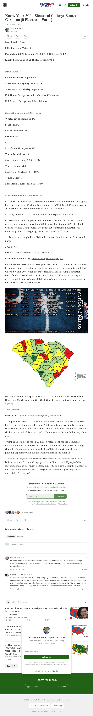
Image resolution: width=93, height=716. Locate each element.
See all (10, 666)
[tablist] (15, 536)
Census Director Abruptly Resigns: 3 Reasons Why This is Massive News (36, 610)
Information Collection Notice (46, 664)
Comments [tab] (11, 537)
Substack (35, 711)
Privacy (47, 700)
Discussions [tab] (22, 602)
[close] (68, 627)
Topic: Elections (11, 614)
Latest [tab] (13, 602)
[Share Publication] (65, 5)
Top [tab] (8, 602)
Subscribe (74, 5)
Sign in (86, 5)
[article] (46, 614)
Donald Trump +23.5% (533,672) (48, 258)
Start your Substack (40, 705)
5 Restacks (31, 512)
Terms (53, 700)
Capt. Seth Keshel (17, 29)
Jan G (12, 557)
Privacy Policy (63, 664)
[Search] (60, 5)
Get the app (57, 705)
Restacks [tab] (20, 537)
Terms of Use (57, 662)
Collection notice (63, 700)
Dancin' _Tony (15, 574)
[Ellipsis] (86, 557)
